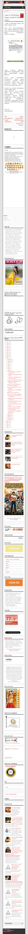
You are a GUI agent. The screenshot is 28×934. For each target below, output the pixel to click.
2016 (8, 350)
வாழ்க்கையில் (9, 413)
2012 (8, 344)
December (10, 419)
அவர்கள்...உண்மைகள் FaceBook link (12, 559)
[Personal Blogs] (8, 659)
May (8, 365)
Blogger (16, 519)
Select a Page (7, 7)
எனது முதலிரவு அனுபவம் (15, 464)
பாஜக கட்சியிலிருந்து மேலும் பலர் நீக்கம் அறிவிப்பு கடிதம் (14, 17)
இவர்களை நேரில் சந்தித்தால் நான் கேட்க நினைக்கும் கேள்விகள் (16, 451)
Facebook (7, 561)
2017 (8, 352)
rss (6, 569)
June (9, 367)
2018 (8, 353)
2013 (8, 346)
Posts (6, 217)
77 (8, 618)
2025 (8, 425)
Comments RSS (22, 933)
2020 (8, 356)
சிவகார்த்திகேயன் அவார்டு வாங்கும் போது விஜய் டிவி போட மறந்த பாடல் (17, 902)
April (8, 364)
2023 (8, 422)
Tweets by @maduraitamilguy (10, 794)
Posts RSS (16, 933)
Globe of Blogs (8, 638)
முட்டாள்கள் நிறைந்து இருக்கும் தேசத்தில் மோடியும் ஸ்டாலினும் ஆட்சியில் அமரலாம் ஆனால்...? (17, 819)
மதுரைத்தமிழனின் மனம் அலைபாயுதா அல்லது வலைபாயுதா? (16, 890)
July (8, 368)
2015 (8, 349)
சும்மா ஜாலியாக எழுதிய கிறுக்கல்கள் (14, 406)
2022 (8, 421)
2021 (8, 358)
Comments (7, 219)
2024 (8, 424)
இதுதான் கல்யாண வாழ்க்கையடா (13, 392)
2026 (8, 427)
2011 (8, 343)
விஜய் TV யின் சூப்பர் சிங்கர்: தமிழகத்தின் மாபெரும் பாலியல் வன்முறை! (16, 443)
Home (7, 787)
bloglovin (7, 567)
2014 (8, 347)
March (9, 362)
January (9, 359)
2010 (8, 341)
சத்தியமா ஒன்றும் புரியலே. (16, 828)
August (9, 370)
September (10, 415)
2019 (8, 355)
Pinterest (7, 565)
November (10, 418)
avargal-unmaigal (14, 931)
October (9, 416)
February (9, 361)
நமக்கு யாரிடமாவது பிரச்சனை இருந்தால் (14, 394)
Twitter (7, 563)
